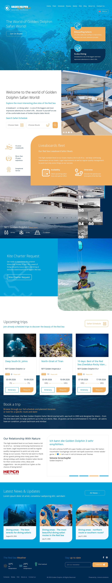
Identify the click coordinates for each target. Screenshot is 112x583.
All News (94, 493)
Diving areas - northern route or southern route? (91, 531)
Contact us (101, 6)
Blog (85, 6)
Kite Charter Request (19, 277)
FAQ (80, 6)
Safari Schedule (94, 323)
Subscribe (99, 565)
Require (26, 390)
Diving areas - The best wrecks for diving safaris (18, 531)
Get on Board (16, 33)
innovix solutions (102, 577)
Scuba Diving (80, 53)
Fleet (54, 6)
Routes (68, 6)
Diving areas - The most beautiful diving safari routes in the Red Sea (54, 532)
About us (91, 6)
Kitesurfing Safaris (83, 32)
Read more (33, 227)
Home (49, 6)
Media (75, 6)
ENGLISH (104, 11)
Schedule (61, 6)
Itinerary (12, 390)
